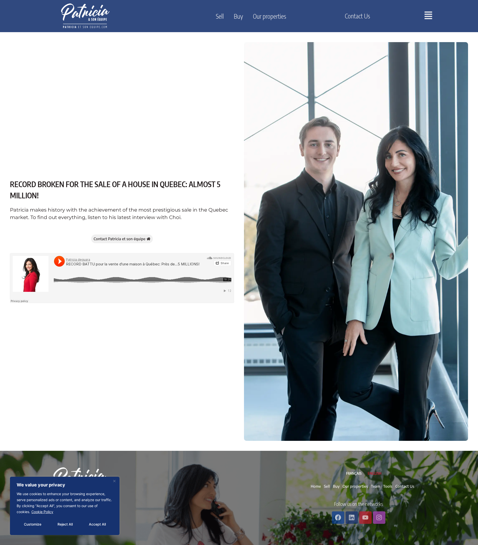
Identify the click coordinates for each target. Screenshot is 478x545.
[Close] (114, 481)
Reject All (65, 524)
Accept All (97, 524)
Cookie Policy (42, 512)
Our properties (269, 16)
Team (375, 486)
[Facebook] (338, 517)
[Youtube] (365, 517)
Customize (32, 524)
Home (316, 486)
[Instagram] (379, 517)
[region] (65, 506)
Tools (387, 486)
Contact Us (404, 486)
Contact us (357, 16)
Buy (238, 16)
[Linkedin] (352, 517)
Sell (220, 16)
